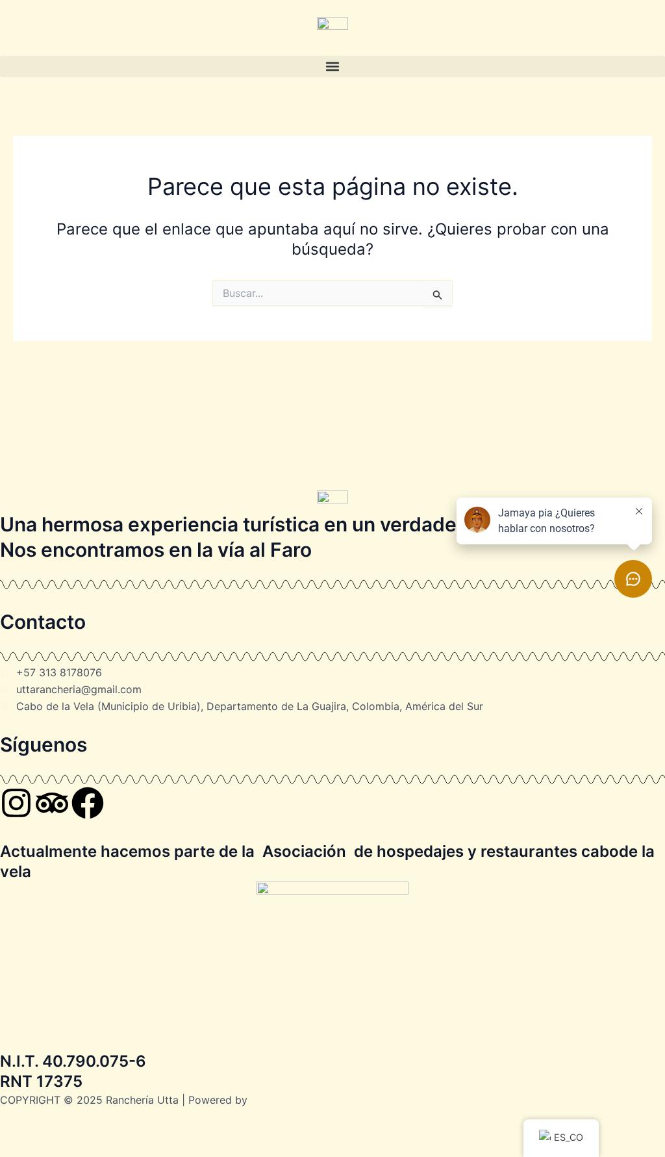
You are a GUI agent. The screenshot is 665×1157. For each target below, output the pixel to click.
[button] (332, 66)
